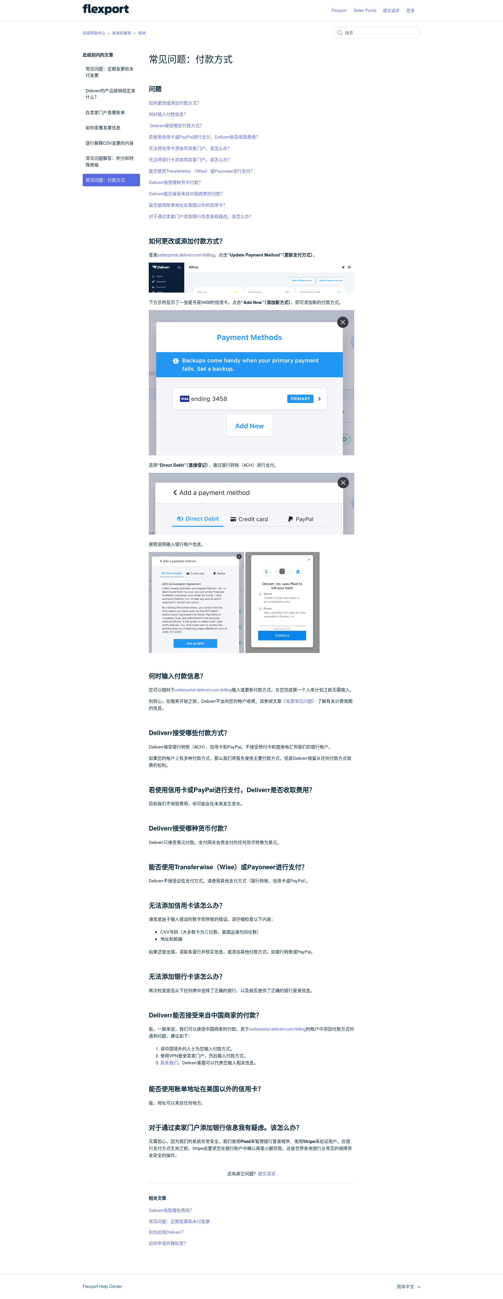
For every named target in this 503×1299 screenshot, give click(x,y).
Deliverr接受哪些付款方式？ (176, 125)
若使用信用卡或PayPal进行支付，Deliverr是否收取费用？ (204, 137)
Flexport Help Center (102, 1286)
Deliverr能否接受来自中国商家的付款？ (187, 193)
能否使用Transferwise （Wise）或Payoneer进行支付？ (202, 171)
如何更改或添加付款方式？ (175, 103)
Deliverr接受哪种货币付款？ (176, 182)
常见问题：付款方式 (105, 180)
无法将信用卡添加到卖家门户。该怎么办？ (190, 148)
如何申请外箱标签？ (168, 1243)
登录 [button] (410, 10)
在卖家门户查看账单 (105, 112)
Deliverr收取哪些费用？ (171, 1210)
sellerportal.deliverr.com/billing (185, 255)
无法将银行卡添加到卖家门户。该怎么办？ (190, 159)
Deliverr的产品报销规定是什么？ (110, 93)
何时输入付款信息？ (169, 114)
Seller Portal (365, 10)
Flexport (339, 10)
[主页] (106, 13)
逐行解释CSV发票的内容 (110, 143)
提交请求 (391, 10)
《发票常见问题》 (298, 701)
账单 (142, 33)
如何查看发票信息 (103, 127)
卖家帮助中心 (94, 33)
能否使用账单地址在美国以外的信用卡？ (188, 205)
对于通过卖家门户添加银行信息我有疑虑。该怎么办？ (201, 216)
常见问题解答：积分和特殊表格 (110, 161)
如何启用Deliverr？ (167, 1232)
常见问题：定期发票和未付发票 (110, 72)
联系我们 (169, 1062)
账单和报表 (121, 33)
